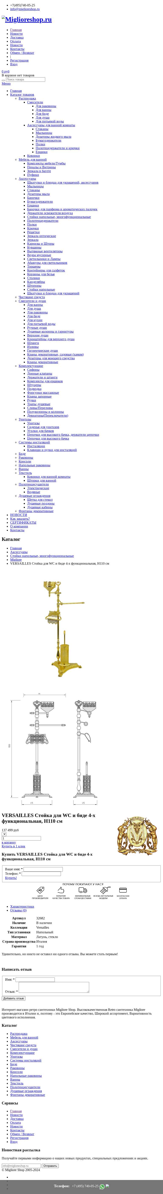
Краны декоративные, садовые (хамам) (55, 354)
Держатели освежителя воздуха (50, 213)
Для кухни (34, 320)
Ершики (42, 152)
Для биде (42, 113)
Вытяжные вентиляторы (45, 251)
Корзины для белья (41, 274)
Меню (6, 83)
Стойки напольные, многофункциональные (59, 217)
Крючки (33, 228)
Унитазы (25, 419)
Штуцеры (34, 385)
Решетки (33, 232)
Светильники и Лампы (43, 259)
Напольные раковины (34, 465)
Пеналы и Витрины (41, 167)
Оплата (15, 41)
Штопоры (34, 285)
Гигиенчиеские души (42, 350)
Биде (22, 454)
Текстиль (25, 473)
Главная (16, 30)
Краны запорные (39, 396)
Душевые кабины (40, 507)
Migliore (16, 559)
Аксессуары (27, 178)
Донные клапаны (39, 373)
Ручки (31, 400)
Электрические (38, 488)
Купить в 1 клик (13, 846)
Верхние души (37, 335)
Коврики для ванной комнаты (48, 476)
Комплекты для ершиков (45, 381)
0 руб (5, 71)
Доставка (17, 37)
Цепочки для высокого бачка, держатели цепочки (63, 434)
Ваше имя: (14, 869)
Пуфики (33, 175)
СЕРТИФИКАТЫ (23, 522)
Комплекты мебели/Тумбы (46, 163)
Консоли (25, 461)
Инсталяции (36, 446)
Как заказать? (20, 518)
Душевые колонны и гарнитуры (50, 331)
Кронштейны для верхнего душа (50, 339)
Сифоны (33, 369)
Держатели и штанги (42, 377)
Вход (13, 64)
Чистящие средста (32, 297)
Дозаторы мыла (38, 194)
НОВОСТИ (18, 515)
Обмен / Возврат (22, 53)
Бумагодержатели (48, 140)
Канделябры (36, 282)
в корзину (9, 842)
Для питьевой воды (50, 121)
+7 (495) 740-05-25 (85, 1186)
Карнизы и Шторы (40, 243)
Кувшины (34, 247)
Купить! (11, 878)
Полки (40, 144)
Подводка (34, 389)
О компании (19, 526)
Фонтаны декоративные (36, 511)
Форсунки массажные (43, 392)
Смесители (35, 102)
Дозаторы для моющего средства (51, 358)
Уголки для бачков (40, 431)
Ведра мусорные (39, 255)
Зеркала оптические (41, 236)
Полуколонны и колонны (45, 411)
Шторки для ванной (41, 480)
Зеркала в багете (39, 171)
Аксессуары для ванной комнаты (51, 125)
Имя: (10, 979)
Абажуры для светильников (47, 262)
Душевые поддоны (41, 503)
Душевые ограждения (34, 496)
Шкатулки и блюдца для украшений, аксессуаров (62, 182)
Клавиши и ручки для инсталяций (52, 450)
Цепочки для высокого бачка (48, 438)
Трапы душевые (38, 404)
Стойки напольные (41, 289)
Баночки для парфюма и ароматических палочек (62, 209)
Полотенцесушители (34, 484)
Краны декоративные (42, 362)
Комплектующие (31, 366)
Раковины (26, 457)
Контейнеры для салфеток (46, 270)
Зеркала (32, 240)
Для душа (42, 117)
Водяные (33, 492)
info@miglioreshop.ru (25, 9)
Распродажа (27, 98)
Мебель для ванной (33, 159)
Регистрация (19, 60)
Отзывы (18, 910)
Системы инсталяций (34, 442)
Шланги (33, 343)
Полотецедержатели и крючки (58, 148)
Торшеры (34, 266)
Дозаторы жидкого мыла (53, 136)
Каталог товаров (22, 94)
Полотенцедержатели (42, 220)
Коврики (33, 156)
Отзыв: (11, 991)
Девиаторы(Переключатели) (47, 415)
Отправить (50, 1165)
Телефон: (13, 873)
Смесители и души (32, 301)
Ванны (24, 469)
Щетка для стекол (40, 499)
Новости (16, 33)
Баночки (33, 198)
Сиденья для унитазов (43, 427)
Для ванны (43, 110)
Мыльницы (44, 133)
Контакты (17, 49)
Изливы (33, 347)
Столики (33, 278)
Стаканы (42, 129)
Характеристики (22, 906)
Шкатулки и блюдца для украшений (53, 293)
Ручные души (37, 327)
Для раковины (46, 106)
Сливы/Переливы (40, 408)
